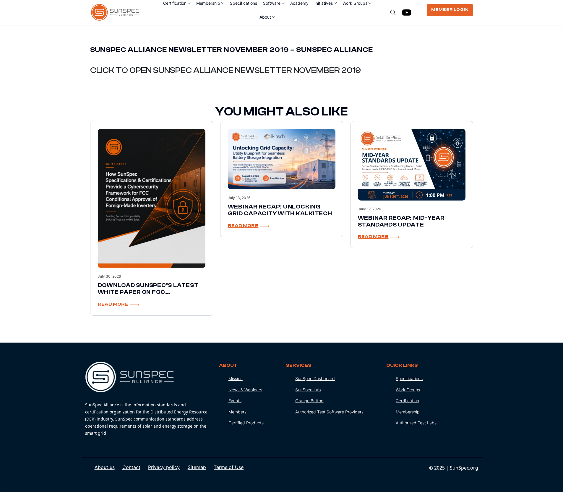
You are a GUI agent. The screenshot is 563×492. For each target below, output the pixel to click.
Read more (113, 304)
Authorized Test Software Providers (329, 411)
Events (234, 400)
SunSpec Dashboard (315, 378)
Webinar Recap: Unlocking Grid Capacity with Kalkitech (280, 210)
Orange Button (309, 400)
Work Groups (408, 389)
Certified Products (246, 422)
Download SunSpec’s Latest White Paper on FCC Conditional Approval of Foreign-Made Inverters (148, 295)
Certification (407, 400)
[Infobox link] (147, 399)
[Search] (393, 12)
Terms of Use (229, 467)
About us (105, 467)
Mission (235, 378)
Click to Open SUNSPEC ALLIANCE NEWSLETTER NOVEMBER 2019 (225, 70)
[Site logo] (115, 12)
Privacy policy (164, 467)
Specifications (409, 378)
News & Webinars (245, 389)
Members (237, 411)
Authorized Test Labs (416, 422)
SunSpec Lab (308, 389)
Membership (407, 411)
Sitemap (197, 467)
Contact (131, 467)
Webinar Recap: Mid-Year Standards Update (401, 221)
